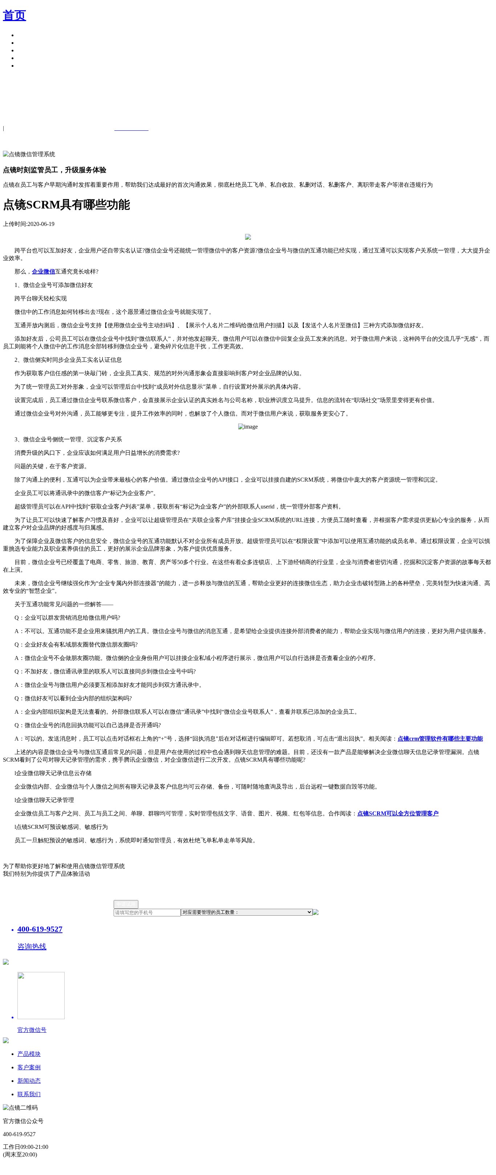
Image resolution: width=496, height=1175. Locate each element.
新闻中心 (29, 50)
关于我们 (29, 58)
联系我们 (29, 1094)
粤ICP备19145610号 (174, 1168)
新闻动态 (29, 1081)
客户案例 (29, 43)
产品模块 (29, 35)
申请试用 (29, 65)
